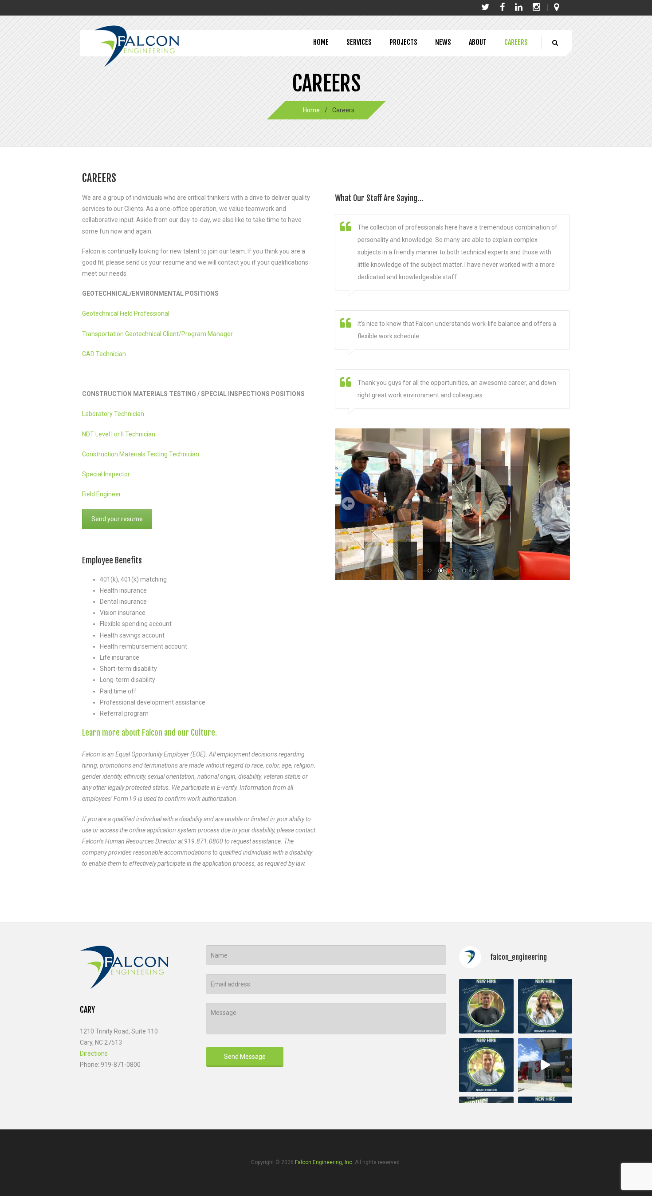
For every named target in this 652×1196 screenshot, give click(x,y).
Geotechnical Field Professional (125, 313)
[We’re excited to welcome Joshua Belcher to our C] (486, 1006)
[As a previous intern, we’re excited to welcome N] (486, 1065)
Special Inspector (106, 474)
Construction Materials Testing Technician (140, 454)
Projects (403, 42)
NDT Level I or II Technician (118, 434)
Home (321, 42)
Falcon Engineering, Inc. (324, 1162)
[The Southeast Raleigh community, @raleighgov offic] (545, 1065)
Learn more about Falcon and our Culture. (149, 732)
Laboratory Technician (113, 413)
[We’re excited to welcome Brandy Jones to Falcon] (545, 1006)
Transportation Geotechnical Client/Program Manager (157, 333)
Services (359, 42)
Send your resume (117, 519)
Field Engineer (102, 494)
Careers (516, 42)
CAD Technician (104, 353)
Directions (94, 1053)
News (443, 42)
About (478, 42)
